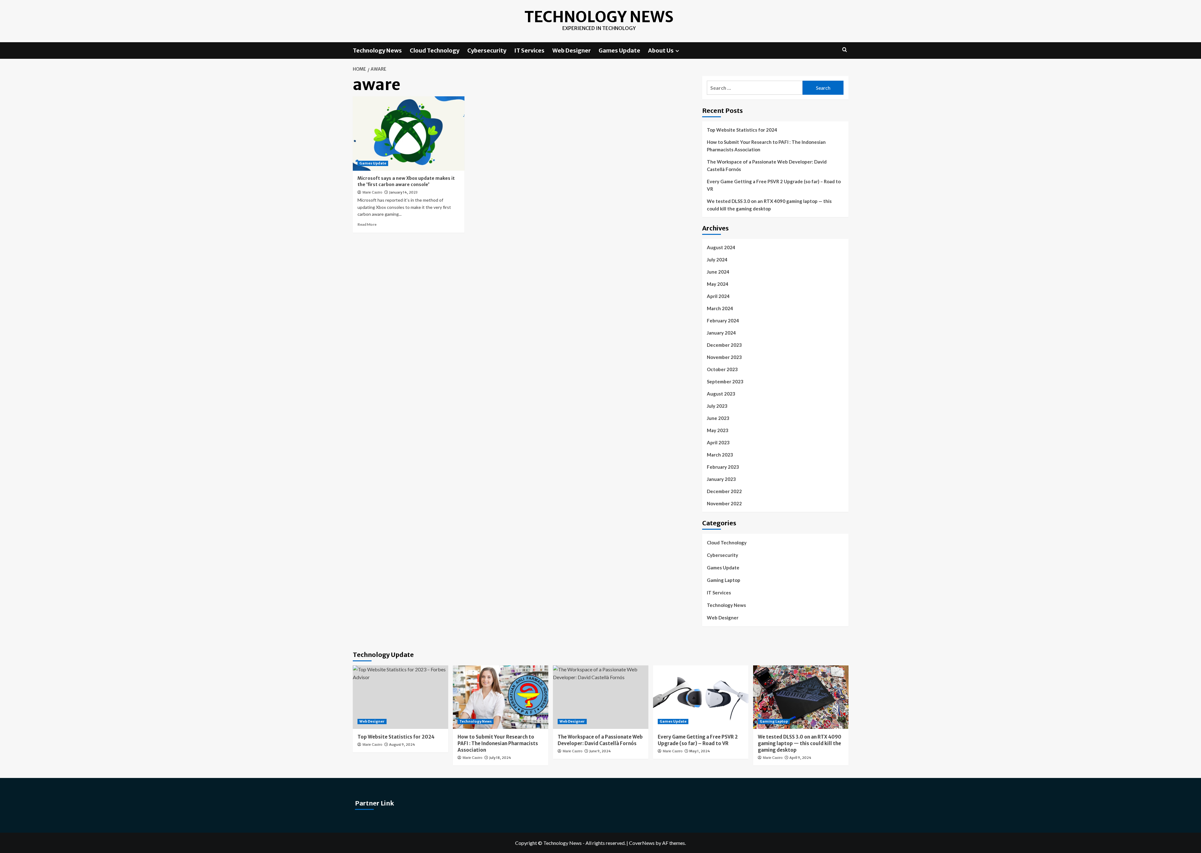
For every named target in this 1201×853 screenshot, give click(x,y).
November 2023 (724, 357)
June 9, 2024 (600, 751)
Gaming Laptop (723, 580)
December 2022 (724, 491)
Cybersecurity (486, 50)
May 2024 (717, 284)
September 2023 (725, 381)
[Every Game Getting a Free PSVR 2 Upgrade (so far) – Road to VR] (700, 697)
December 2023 (724, 345)
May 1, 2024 (699, 751)
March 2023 (720, 454)
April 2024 (718, 296)
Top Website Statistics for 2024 (742, 130)
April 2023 (718, 442)
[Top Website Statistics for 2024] (400, 697)
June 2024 (718, 272)
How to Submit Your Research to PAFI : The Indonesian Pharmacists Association (766, 145)
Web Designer (571, 50)
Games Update (619, 50)
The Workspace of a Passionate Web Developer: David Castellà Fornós (767, 165)
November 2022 (724, 503)
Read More (367, 224)
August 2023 (721, 393)
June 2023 (718, 418)
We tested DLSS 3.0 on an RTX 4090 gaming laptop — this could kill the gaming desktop (769, 204)
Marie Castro (372, 192)
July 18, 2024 (500, 757)
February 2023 (723, 467)
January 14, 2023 (403, 192)
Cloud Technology (434, 50)
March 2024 (720, 308)
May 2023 (717, 430)
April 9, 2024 (800, 757)
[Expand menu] (677, 50)
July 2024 (717, 259)
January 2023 (721, 479)
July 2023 (717, 406)
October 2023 (722, 369)
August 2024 (721, 247)
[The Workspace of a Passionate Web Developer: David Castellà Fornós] (600, 697)
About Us (661, 50)
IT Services (529, 50)
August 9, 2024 (402, 744)
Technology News (598, 17)
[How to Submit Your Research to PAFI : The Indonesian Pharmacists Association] (500, 697)
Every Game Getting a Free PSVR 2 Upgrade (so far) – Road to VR (774, 185)
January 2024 (721, 333)
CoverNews (642, 843)
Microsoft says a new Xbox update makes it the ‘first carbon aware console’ (406, 181)
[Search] (845, 49)
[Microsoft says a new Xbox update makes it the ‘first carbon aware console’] (408, 133)
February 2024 (723, 320)
